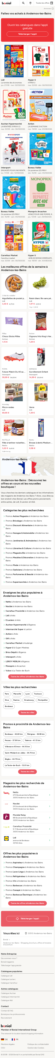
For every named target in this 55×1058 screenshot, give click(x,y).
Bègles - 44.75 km (12, 759)
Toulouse (38, 694)
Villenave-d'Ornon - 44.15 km (17, 747)
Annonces (47, 8)
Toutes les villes (27, 712)
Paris (7, 694)
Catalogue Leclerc (8, 979)
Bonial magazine (7, 962)
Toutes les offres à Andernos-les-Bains (27, 677)
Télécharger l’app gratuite (11, 965)
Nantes (16, 700)
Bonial (5, 940)
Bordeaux (9, 706)
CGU (3, 1048)
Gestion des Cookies (36, 1048)
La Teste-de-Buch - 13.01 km (17, 765)
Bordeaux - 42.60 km (14, 734)
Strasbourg (29, 700)
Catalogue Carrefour (9, 983)
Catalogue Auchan (8, 993)
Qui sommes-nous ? (9, 958)
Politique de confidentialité (38, 1044)
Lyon (27, 694)
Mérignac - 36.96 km (36, 734)
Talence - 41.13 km (32, 740)
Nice (7, 700)
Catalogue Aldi (7, 1000)
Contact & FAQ (7, 1011)
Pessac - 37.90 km (12, 740)
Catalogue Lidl (6, 976)
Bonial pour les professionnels (13, 1014)
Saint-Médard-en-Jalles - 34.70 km (20, 753)
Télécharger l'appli (27, 34)
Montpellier (43, 700)
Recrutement (6, 1018)
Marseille (17, 694)
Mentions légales (8, 1044)
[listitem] (14, 66)
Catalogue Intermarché (10, 997)
